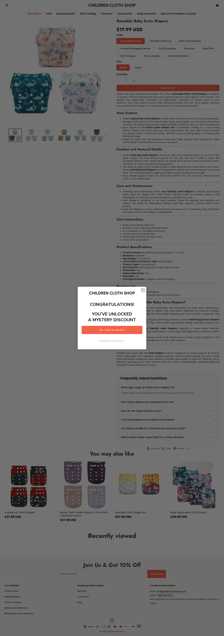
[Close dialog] (143, 290)
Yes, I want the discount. (112, 330)
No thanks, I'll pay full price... (112, 341)
